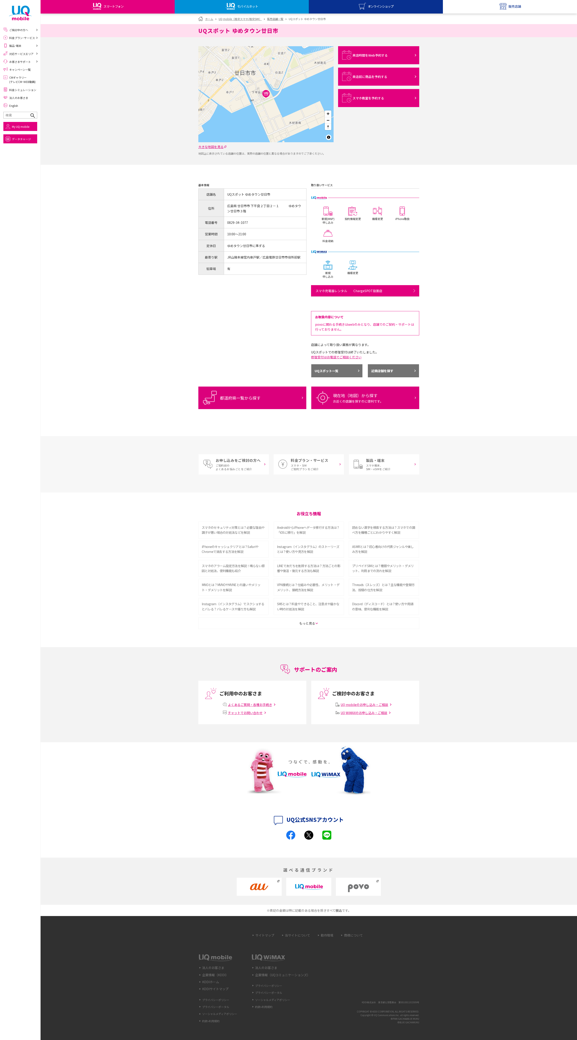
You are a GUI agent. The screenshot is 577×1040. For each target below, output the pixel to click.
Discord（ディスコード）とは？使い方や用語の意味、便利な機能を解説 (382, 606)
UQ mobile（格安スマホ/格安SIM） (240, 19)
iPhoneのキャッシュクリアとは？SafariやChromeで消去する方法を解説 (230, 549)
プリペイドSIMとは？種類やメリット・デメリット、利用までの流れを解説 (383, 568)
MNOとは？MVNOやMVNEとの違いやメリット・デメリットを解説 (231, 587)
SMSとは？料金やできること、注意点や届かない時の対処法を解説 (308, 606)
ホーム (209, 19)
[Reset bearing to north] (328, 127)
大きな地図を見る (211, 146)
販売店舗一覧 (275, 19)
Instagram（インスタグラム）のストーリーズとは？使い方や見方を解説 (308, 549)
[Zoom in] (328, 113)
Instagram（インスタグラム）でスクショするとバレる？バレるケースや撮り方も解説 (233, 606)
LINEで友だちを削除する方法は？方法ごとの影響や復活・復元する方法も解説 (308, 568)
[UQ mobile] (20, 13)
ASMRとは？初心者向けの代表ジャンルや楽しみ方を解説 (383, 549)
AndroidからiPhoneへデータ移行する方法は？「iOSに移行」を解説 (308, 530)
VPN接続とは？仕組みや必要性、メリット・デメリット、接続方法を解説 (308, 587)
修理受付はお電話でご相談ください (336, 357)
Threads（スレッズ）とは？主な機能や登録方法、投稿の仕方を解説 (383, 587)
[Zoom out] (328, 120)
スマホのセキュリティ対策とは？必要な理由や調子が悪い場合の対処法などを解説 (233, 530)
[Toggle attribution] (328, 137)
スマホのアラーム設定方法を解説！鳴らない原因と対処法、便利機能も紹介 (233, 568)
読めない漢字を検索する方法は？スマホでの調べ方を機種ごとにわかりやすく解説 (383, 530)
